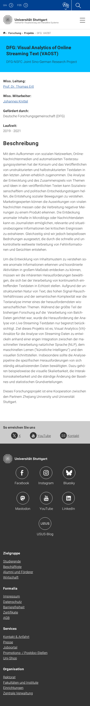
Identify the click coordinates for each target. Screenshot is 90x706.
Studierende (12, 561)
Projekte (29, 33)
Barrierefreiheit (13, 607)
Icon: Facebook (22, 473)
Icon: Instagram (46, 473)
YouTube (44, 435)
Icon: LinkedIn (68, 498)
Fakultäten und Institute (20, 682)
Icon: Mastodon (23, 498)
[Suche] (78, 5)
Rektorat (9, 677)
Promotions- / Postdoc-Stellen (25, 652)
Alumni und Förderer (18, 572)
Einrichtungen (13, 687)
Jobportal (10, 647)
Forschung (14, 33)
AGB (6, 617)
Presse (8, 642)
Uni (5, 5)
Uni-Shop (10, 658)
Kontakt (73, 435)
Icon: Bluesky (69, 473)
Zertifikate (10, 612)
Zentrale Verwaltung (18, 693)
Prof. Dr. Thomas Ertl (18, 86)
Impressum (11, 596)
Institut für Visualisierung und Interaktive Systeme (4, 32)
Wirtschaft (10, 577)
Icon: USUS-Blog (45, 523)
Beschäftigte (12, 566)
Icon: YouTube (46, 498)
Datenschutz (12, 601)
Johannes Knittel (15, 101)
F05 (19, 5)
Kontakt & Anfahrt (16, 636)
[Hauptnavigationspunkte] (82, 20)
